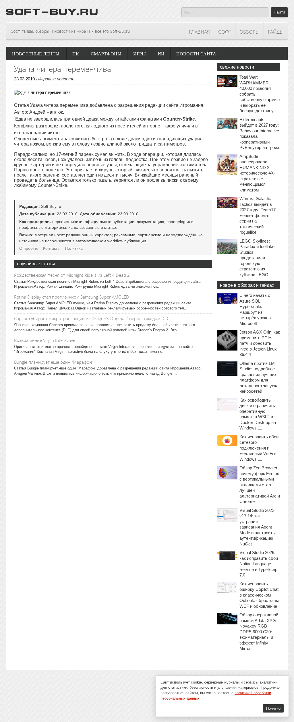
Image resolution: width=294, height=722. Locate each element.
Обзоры (249, 31)
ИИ (161, 53)
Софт (224, 31)
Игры (139, 53)
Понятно (273, 708)
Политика (74, 248)
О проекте (28, 248)
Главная (199, 31)
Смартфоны (106, 53)
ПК (75, 53)
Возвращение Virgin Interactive (44, 340)
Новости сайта (196, 53)
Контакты (51, 248)
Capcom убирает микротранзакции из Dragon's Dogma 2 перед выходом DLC (91, 318)
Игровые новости (56, 78)
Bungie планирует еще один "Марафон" (53, 362)
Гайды (276, 31)
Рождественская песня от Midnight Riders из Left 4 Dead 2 (72, 275)
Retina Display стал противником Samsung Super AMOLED (71, 297)
